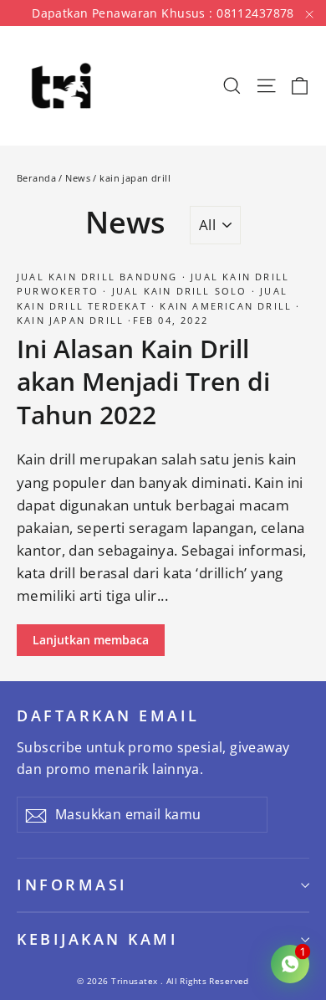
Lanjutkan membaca (91, 640)
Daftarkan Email (108, 715)
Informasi (72, 884)
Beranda (36, 178)
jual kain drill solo (179, 291)
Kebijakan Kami (97, 939)
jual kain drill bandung (99, 276)
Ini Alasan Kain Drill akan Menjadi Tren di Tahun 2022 (143, 381)
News (77, 178)
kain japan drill (72, 320)
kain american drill (225, 306)
